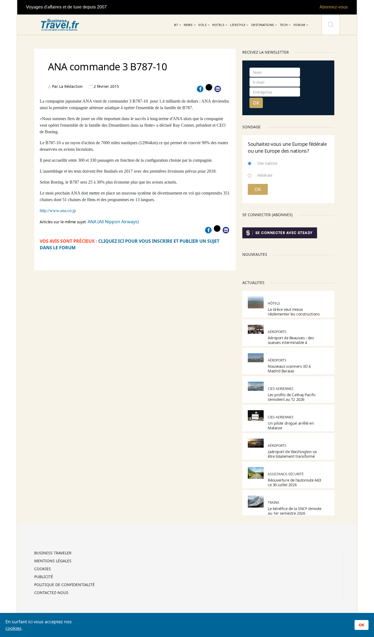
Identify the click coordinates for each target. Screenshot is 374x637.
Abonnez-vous (334, 7)
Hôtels (274, 303)
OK (256, 103)
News (188, 25)
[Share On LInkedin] (217, 89)
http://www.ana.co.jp (58, 210)
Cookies (42, 569)
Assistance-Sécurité (286, 474)
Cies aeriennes (281, 388)
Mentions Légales (52, 561)
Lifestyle (238, 25)
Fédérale (264, 175)
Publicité (43, 577)
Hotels (218, 25)
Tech (284, 25)
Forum (299, 25)
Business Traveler (52, 553)
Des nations (267, 163)
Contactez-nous (51, 593)
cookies (13, 628)
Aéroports (277, 331)
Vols (202, 25)
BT (176, 25)
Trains (273, 502)
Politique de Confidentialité (64, 585)
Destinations (262, 25)
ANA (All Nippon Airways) (113, 222)
